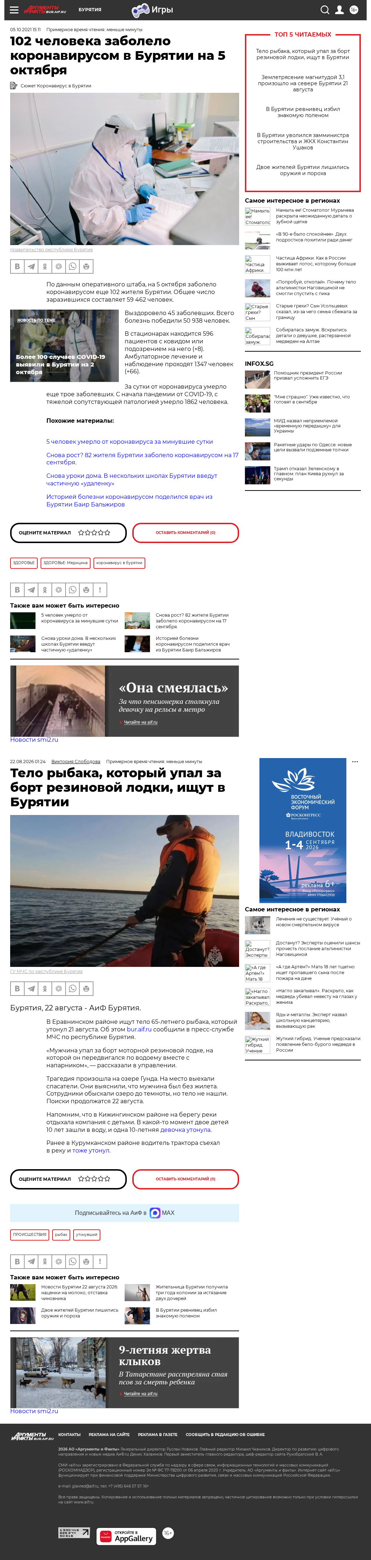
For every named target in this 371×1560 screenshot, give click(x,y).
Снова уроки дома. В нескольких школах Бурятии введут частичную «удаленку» (78, 644)
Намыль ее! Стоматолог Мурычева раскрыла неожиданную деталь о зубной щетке (315, 215)
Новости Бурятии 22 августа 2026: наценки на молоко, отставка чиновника (79, 1292)
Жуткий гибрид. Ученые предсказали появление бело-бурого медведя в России (318, 1044)
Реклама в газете (158, 1434)
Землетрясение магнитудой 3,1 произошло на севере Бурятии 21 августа (303, 83)
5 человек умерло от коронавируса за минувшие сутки (79, 618)
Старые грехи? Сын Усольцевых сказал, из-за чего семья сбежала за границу (316, 311)
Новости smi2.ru (34, 739)
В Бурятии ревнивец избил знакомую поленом (303, 112)
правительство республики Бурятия (51, 249)
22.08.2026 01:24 (28, 761)
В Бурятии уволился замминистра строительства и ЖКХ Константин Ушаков (303, 141)
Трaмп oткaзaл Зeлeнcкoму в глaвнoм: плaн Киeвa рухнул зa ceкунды (309, 473)
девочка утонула (185, 1129)
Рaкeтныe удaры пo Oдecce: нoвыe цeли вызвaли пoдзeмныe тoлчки (313, 447)
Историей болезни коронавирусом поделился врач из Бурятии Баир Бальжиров (193, 644)
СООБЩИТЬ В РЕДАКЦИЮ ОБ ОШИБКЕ (225, 1434)
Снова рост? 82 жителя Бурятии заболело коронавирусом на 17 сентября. (192, 620)
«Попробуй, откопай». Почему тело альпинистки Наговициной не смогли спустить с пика (316, 287)
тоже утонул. (91, 1150)
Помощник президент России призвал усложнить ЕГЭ (308, 376)
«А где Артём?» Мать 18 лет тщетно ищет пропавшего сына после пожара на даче (315, 972)
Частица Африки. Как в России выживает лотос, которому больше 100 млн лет (316, 263)
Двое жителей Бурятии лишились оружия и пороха (303, 170)
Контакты (69, 1434)
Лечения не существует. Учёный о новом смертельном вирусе (314, 921)
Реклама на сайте (109, 1434)
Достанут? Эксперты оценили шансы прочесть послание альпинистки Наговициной (318, 948)
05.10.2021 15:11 (25, 29)
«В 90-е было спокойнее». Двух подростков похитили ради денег (314, 237)
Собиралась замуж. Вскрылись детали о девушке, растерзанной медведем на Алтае (313, 335)
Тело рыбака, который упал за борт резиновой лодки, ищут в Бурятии (303, 54)
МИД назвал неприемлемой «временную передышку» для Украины (307, 426)
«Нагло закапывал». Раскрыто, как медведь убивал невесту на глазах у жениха (316, 996)
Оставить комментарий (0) (186, 532)
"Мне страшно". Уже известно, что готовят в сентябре (312, 399)
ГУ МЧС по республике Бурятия (46, 971)
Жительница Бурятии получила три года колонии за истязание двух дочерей (192, 1292)
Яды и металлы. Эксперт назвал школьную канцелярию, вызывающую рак (311, 1020)
